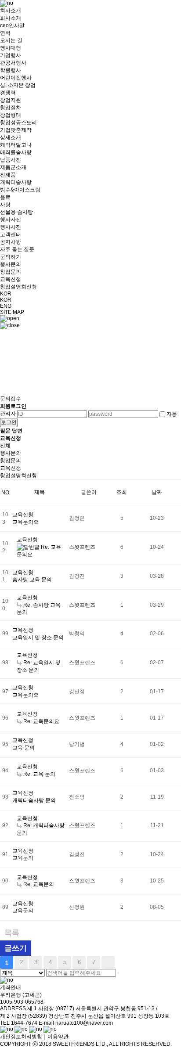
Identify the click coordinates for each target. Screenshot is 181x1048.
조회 (121, 492)
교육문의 (22, 858)
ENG (5, 306)
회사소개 (12, 25)
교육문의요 (25, 522)
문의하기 (18, 272)
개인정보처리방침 (21, 1037)
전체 (5, 446)
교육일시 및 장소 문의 (38, 637)
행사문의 (10, 453)
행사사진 (10, 223)
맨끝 (108, 962)
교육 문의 (23, 748)
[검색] (118, 973)
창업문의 (10, 460)
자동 (172, 414)
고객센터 (17, 241)
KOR (5, 300)
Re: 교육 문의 (39, 774)
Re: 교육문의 (38, 884)
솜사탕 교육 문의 (32, 579)
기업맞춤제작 (16, 145)
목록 (11, 933)
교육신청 (10, 468)
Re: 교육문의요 (41, 721)
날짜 (157, 492)
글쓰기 (15, 948)
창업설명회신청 (18, 475)
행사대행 (16, 63)
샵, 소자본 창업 (18, 104)
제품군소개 (20, 189)
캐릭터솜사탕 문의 (34, 800)
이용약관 (58, 1037)
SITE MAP (12, 312)
